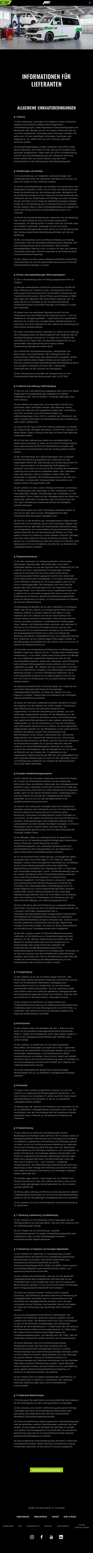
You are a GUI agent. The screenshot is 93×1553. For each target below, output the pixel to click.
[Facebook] (41, 1537)
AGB (20, 1526)
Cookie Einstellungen (82, 1526)
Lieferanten (63, 1526)
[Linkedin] (61, 1537)
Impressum (8, 1526)
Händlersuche (23, 1516)
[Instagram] (32, 1537)
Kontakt (55, 1516)
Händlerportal (40, 1516)
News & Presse (70, 1516)
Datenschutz (33, 1526)
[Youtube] (51, 1537)
